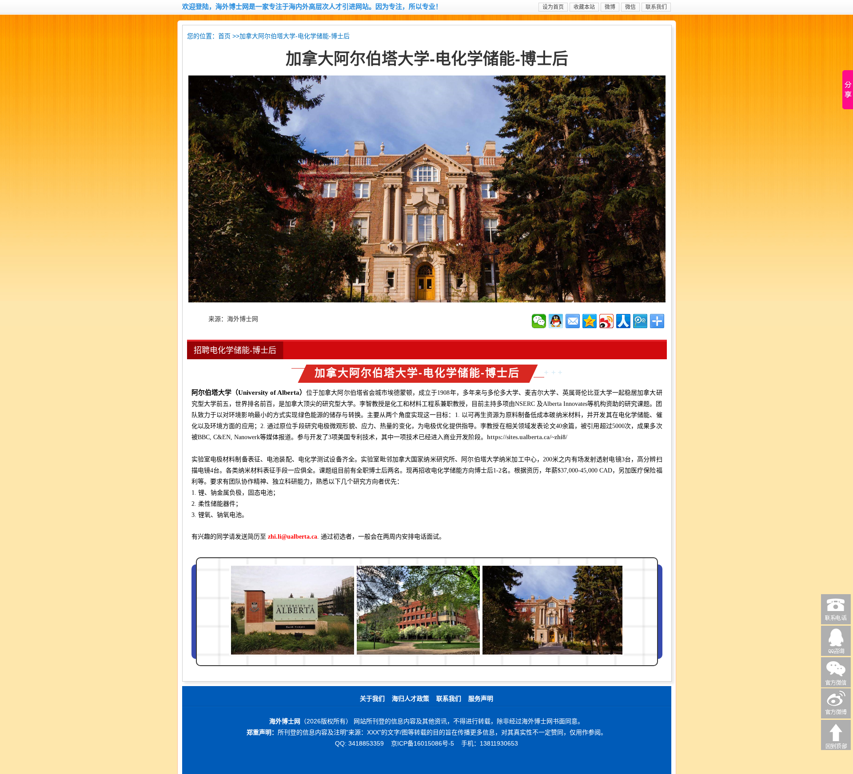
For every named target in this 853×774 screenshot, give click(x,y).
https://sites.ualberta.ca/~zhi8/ (527, 437)
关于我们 (372, 698)
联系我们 (656, 7)
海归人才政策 (410, 698)
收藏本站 (584, 7)
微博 (610, 7)
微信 (630, 7)
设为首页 (553, 7)
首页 (224, 36)
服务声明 (480, 698)
